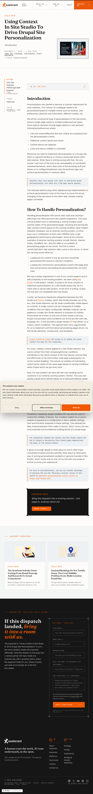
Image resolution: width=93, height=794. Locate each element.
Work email (58, 639)
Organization (58, 650)
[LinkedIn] (69, 781)
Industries (53, 752)
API (71, 322)
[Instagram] (87, 781)
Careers (52, 764)
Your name (58, 628)
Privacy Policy (75, 696)
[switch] (12, 790)
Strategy (67, 746)
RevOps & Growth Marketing (68, 760)
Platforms (53, 756)
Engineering (69, 753)
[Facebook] (83, 781)
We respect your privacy (78, 783)
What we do (40, 5)
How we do (56, 5)
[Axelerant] (10, 4)
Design (67, 750)
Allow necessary (46, 408)
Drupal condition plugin (40, 339)
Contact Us (83, 5)
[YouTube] (78, 781)
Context (41, 300)
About (69, 5)
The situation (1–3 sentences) (66, 675)
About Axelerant (53, 747)
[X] (74, 781)
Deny (17, 408)
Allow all (76, 408)
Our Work (24, 5)
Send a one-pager (64, 704)
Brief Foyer (40, 509)
